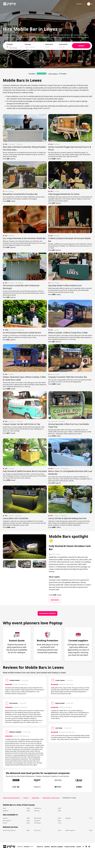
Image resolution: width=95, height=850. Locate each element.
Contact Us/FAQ (69, 846)
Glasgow (68, 818)
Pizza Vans (37, 830)
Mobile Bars (35, 798)
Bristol (5, 823)
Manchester (38, 818)
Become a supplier (57, 846)
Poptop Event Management (11, 798)
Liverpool (37, 820)
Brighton (5, 811)
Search (80, 4)
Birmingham (7, 820)
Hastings (37, 811)
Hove (4, 808)
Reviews (47, 846)
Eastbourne (37, 808)
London (5, 818)
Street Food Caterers (9, 830)
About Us (40, 846)
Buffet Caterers (70, 830)
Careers (78, 846)
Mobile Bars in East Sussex (51, 798)
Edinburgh (37, 823)
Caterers (25, 798)
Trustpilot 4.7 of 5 (25, 846)
